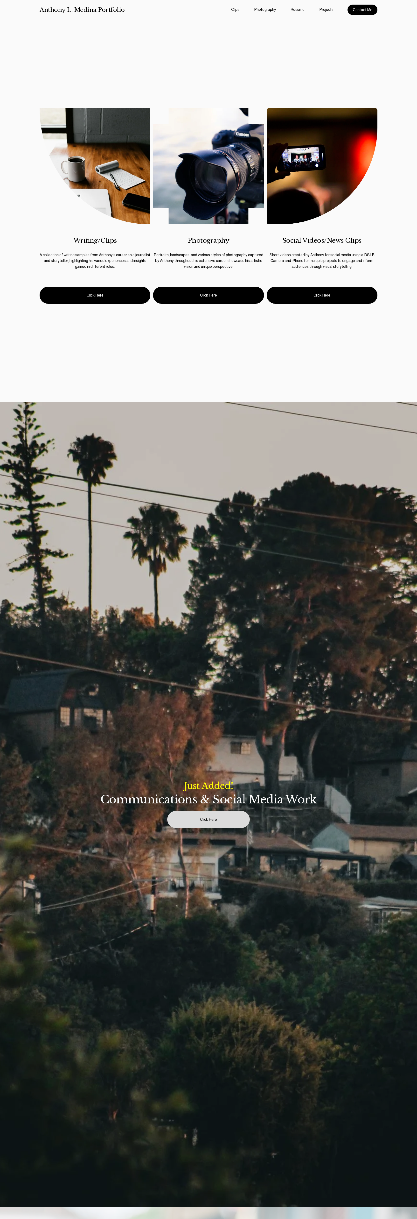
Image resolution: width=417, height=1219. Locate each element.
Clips (235, 9)
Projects (326, 9)
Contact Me (362, 10)
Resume (298, 9)
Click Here (95, 295)
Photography (265, 9)
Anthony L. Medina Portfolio (82, 10)
